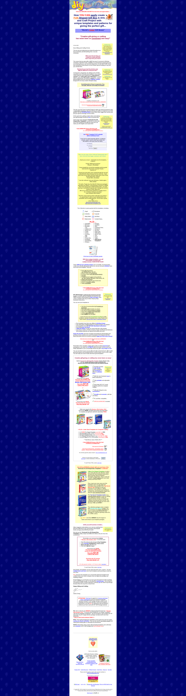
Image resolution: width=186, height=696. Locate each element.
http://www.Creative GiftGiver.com (106, 124)
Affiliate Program (92, 669)
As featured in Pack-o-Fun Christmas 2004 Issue (104, 663)
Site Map (110, 669)
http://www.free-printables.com (107, 53)
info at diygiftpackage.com (101, 452)
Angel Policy (100, 669)
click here (83, 458)
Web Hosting (89, 693)
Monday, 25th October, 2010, (83, 382)
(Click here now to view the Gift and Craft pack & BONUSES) (93, 338)
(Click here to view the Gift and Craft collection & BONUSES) (93, 101)
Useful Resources (84, 669)
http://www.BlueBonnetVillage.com (106, 127)
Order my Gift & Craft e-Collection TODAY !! (84, 617)
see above (104, 564)
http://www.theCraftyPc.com (107, 74)
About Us (105, 669)
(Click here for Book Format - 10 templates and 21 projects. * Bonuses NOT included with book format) (91, 105)
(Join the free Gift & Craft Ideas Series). (96, 319)
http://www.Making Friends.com (108, 299)
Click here (88, 598)
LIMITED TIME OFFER (83, 385)
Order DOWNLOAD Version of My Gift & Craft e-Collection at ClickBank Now (88, 129)
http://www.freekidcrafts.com (107, 52)
